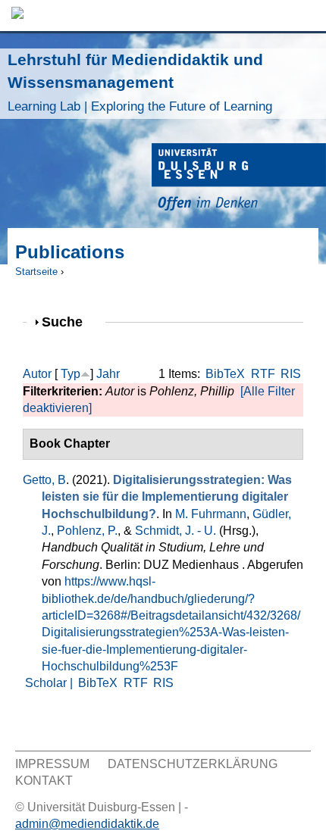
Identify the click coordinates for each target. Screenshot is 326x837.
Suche (69, 321)
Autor (37, 373)
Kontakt (44, 780)
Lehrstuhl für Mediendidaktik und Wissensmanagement (140, 82)
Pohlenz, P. (87, 530)
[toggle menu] (307, 15)
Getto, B (44, 479)
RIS (291, 373)
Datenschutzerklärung (192, 763)
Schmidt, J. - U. (175, 530)
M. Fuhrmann (210, 514)
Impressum (52, 763)
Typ (70, 373)
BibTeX (225, 373)
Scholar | (50, 682)
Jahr (108, 373)
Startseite (36, 271)
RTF (263, 373)
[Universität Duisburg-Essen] (239, 179)
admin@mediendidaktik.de (87, 823)
